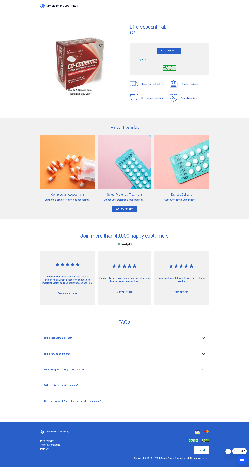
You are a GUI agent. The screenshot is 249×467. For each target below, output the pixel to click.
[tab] (124, 338)
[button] (169, 51)
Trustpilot (140, 59)
